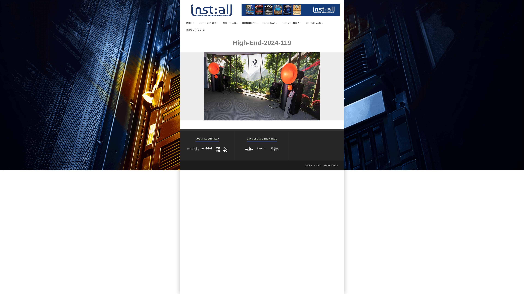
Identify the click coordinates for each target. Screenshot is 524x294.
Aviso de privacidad (331, 165)
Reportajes (208, 23)
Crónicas (249, 23)
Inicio (190, 23)
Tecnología (291, 23)
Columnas (313, 23)
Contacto (317, 165)
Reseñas (269, 23)
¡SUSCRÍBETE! (196, 30)
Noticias (229, 23)
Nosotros (308, 165)
